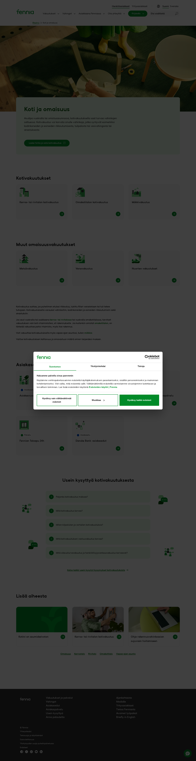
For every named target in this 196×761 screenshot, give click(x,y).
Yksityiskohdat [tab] (98, 366)
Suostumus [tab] (55, 366)
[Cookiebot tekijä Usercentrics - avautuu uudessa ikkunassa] (146, 357)
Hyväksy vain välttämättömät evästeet (56, 400)
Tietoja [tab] (141, 366)
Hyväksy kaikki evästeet (139, 400)
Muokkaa (96, 400)
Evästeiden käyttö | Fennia (103, 387)
